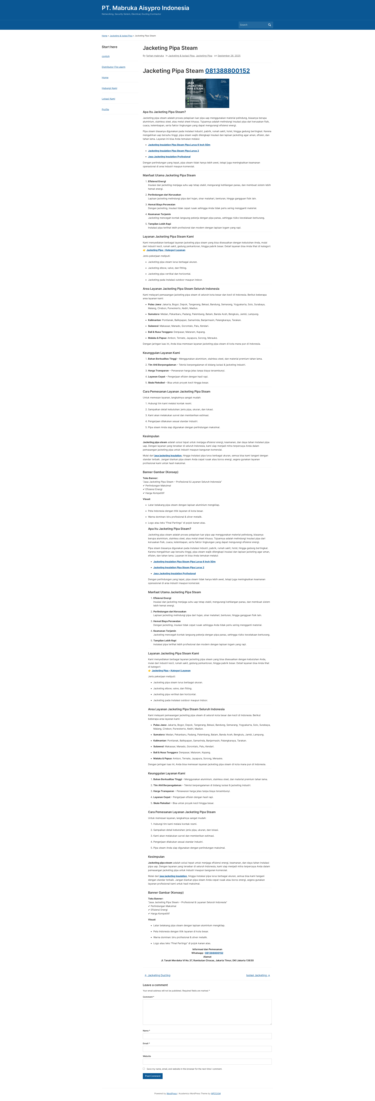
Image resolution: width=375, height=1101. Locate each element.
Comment (148, 997)
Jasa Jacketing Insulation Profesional (169, 156)
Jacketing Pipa (204, 55)
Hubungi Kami (109, 88)
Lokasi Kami (108, 98)
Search (269, 25)
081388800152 (227, 70)
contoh (106, 56)
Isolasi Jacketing (258, 975)
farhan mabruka (155, 55)
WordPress (172, 1093)
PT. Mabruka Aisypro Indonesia (145, 7)
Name (146, 1030)
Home (104, 35)
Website (147, 1056)
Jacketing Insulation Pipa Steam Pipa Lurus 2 (173, 150)
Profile (105, 109)
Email (146, 1043)
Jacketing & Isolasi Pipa (121, 35)
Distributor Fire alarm (113, 66)
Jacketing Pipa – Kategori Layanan (165, 250)
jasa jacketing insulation (168, 455)
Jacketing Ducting (157, 975)
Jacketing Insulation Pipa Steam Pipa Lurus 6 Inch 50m (179, 144)
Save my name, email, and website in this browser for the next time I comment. (184, 1069)
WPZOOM (216, 1093)
